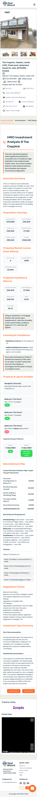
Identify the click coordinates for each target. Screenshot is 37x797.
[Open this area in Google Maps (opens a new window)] (5, 751)
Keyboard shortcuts (13, 752)
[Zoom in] (32, 745)
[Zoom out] (32, 749)
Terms (25, 752)
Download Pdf (28, 691)
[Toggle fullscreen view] (32, 720)
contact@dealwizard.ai (9, 782)
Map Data (20, 752)
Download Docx (14, 691)
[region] (18, 735)
